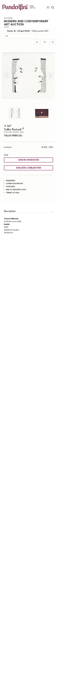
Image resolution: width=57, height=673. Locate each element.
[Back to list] (20, 36)
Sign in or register (28, 160)
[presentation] (6, 75)
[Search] (52, 7)
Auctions (8, 18)
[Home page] (19, 7)
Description (10, 211)
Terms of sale (12, 193)
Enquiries (10, 180)
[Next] (52, 42)
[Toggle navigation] (48, 7)
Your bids (10, 187)
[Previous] (37, 42)
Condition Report (14, 183)
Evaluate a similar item (28, 168)
